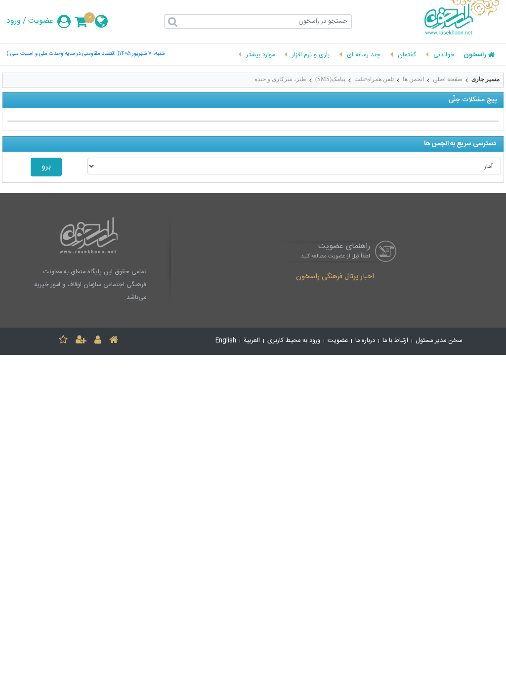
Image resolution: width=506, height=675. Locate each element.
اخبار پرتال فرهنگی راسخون (335, 277)
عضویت (40, 21)
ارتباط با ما (395, 341)
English (225, 341)
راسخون (475, 55)
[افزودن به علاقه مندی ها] (63, 341)
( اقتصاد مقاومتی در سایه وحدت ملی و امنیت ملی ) (62, 54)
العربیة (252, 341)
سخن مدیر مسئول (439, 341)
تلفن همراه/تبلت (374, 79)
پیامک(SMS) (330, 79)
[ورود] (97, 341)
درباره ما (365, 341)
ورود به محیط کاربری (293, 341)
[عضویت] (81, 341)
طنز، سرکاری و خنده (280, 79)
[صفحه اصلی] (113, 341)
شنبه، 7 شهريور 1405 (142, 54)
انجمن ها (413, 79)
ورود (13, 21)
